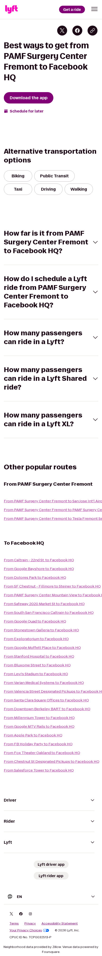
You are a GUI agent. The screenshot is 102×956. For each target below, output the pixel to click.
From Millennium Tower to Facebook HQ (39, 717)
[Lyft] (11, 9)
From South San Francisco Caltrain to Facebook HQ (49, 612)
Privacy (30, 923)
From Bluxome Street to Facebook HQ (37, 665)
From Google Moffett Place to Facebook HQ (42, 647)
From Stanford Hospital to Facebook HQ (39, 656)
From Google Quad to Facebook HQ (35, 621)
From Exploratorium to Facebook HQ (36, 638)
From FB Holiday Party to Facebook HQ (38, 743)
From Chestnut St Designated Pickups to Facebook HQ (51, 761)
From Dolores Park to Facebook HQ (35, 577)
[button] (94, 9)
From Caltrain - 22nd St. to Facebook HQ (39, 559)
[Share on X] (62, 30)
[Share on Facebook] (77, 30)
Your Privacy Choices (25, 930)
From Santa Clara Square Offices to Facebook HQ (46, 700)
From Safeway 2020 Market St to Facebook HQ (44, 603)
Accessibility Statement (60, 923)
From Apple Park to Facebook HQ (33, 735)
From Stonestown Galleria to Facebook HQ (41, 630)
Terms (14, 923)
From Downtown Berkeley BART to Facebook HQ (47, 708)
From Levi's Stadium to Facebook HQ (36, 673)
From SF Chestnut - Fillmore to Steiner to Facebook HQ (52, 586)
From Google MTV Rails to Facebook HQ (39, 726)
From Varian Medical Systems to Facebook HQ (44, 682)
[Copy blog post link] (92, 30)
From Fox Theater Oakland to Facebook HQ (42, 752)
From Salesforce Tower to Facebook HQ (39, 770)
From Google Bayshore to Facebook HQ (39, 568)
